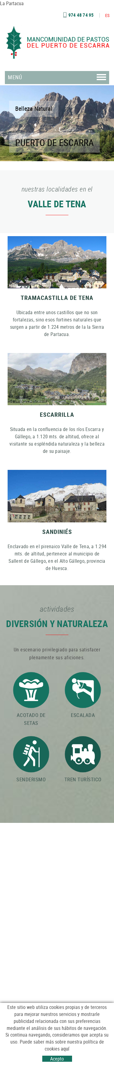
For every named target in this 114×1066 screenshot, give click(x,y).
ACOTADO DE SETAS (31, 718)
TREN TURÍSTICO (83, 779)
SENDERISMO (31, 779)
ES (107, 15)
